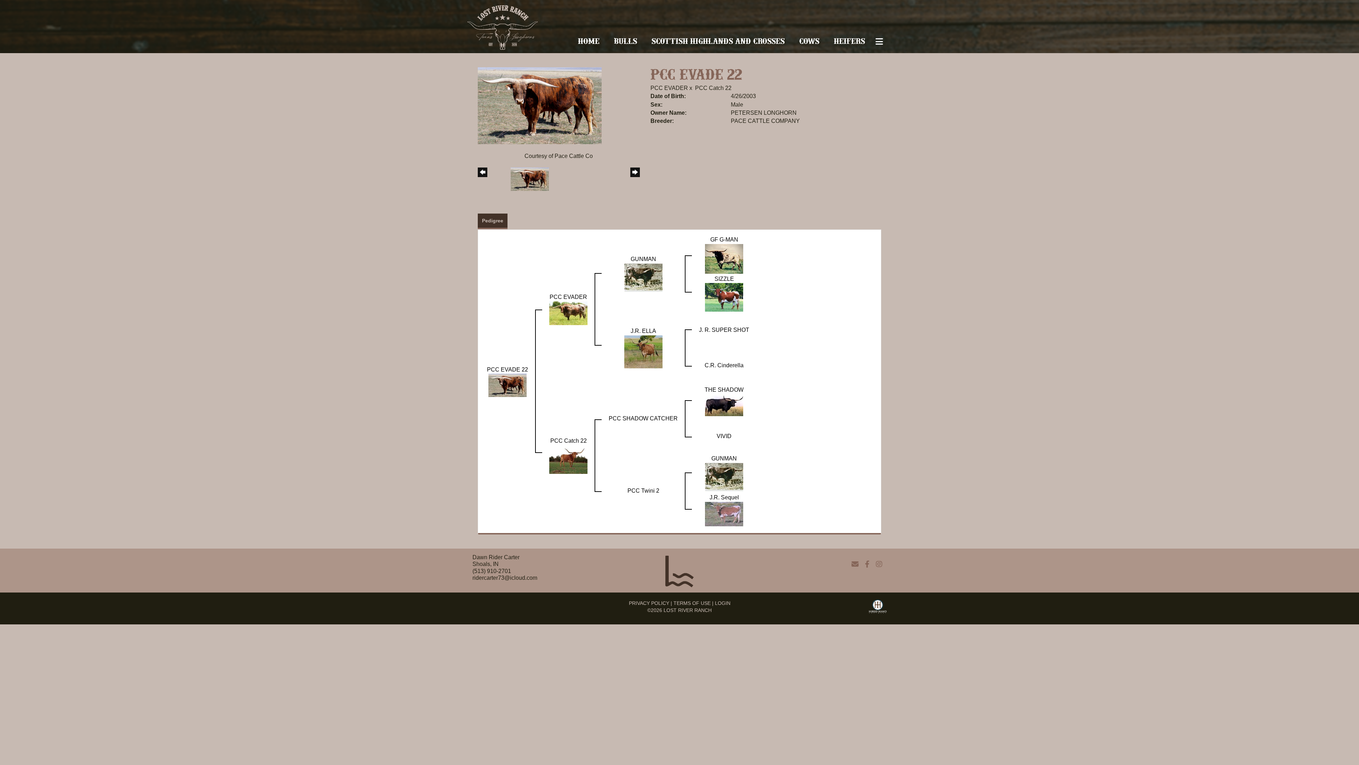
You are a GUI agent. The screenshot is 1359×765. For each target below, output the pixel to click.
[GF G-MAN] (724, 258)
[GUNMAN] (643, 277)
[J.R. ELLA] (643, 351)
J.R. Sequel (724, 497)
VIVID (724, 436)
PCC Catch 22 (713, 88)
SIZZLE (724, 279)
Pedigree (492, 220)
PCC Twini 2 (643, 491)
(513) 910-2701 (491, 571)
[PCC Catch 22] (568, 459)
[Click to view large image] (540, 105)
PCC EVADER (669, 88)
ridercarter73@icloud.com (504, 578)
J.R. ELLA (643, 331)
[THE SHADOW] (724, 405)
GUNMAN (643, 259)
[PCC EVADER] (568, 313)
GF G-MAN (724, 240)
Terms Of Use (692, 603)
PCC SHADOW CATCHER (643, 418)
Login (722, 603)
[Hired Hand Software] (878, 607)
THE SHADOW (724, 390)
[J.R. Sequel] (724, 514)
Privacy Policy (649, 603)
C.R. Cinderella (724, 365)
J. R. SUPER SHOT (724, 330)
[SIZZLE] (724, 297)
